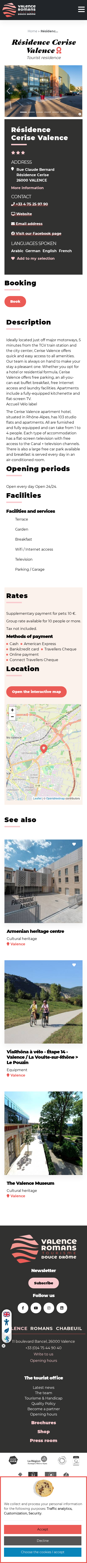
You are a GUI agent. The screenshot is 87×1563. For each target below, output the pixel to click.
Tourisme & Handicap (43, 1398)
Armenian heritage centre (35, 931)
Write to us (43, 1354)
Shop (43, 1431)
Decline (43, 1541)
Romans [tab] (41, 1328)
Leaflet (37, 798)
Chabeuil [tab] (69, 1328)
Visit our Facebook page (38, 233)
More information (27, 188)
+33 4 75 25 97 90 (31, 204)
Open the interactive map (36, 692)
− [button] (12, 716)
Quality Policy (43, 1404)
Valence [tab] (15, 1328)
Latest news (43, 1387)
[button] (8, 91)
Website (23, 214)
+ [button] (12, 710)
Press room (43, 1440)
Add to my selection (35, 258)
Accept (42, 1529)
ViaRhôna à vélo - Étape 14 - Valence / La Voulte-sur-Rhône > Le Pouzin (42, 1057)
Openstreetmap (55, 798)
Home (32, 31)
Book (15, 301)
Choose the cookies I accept (42, 1552)
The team (43, 1393)
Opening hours (43, 1361)
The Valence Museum (30, 1183)
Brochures (43, 1422)
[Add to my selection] (74, 844)
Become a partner (43, 1409)
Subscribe (43, 1283)
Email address (29, 224)
